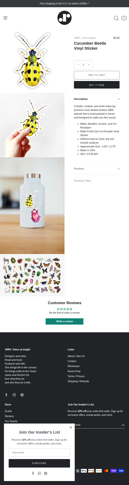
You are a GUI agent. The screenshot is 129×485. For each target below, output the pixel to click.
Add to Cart (96, 75)
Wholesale (74, 366)
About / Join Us (76, 356)
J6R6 (77, 38)
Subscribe (39, 463)
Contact (72, 361)
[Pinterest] (45, 473)
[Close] (70, 427)
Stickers (9, 416)
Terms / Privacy (76, 376)
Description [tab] (81, 99)
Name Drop (74, 371)
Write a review (64, 321)
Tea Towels (11, 421)
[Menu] (5, 17)
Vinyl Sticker (89, 38)
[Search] (116, 18)
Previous (79, 180)
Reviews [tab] (79, 168)
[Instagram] (39, 473)
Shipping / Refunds (78, 381)
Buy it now (96, 85)
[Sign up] (122, 425)
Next (88, 180)
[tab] (97, 133)
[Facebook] (33, 473)
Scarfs (8, 411)
